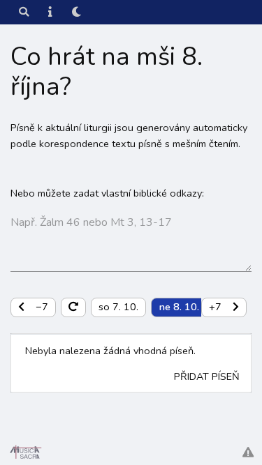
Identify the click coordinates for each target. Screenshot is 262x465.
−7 (42, 307)
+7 (215, 307)
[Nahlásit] (248, 453)
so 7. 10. (118, 307)
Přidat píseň (207, 376)
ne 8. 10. (179, 307)
